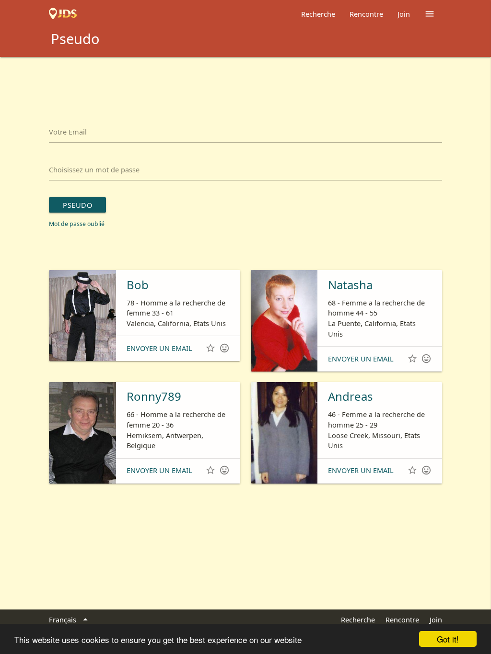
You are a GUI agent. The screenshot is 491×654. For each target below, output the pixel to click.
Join (403, 14)
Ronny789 (154, 396)
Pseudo (77, 205)
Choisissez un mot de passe (94, 169)
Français (69, 620)
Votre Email (68, 131)
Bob (138, 285)
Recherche (318, 14)
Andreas (350, 396)
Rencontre (366, 14)
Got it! (448, 639)
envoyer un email (159, 348)
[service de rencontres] (63, 14)
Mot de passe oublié (77, 224)
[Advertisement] (245, 83)
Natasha (350, 285)
